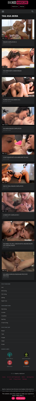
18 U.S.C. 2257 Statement (13, 377)
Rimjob (2, 344)
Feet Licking (4, 294)
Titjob (2, 334)
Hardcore (15, 6)
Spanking (3, 319)
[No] (34, 396)
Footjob (2, 341)
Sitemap (24, 379)
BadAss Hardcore (19, 373)
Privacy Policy (17, 379)
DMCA (23, 377)
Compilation (4, 316)
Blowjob (3, 331)
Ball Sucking (4, 291)
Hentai (22, 6)
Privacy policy (20, 398)
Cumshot (3, 312)
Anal (2, 287)
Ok (13, 398)
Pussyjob (3, 337)
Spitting (3, 297)
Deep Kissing (4, 309)
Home (3, 377)
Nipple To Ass (4, 301)
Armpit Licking (4, 323)
